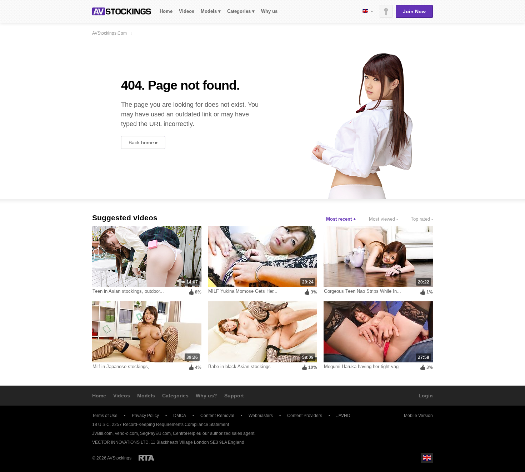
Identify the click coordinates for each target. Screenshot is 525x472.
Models (146, 395)
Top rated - (422, 219)
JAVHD (343, 415)
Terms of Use (105, 415)
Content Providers (304, 415)
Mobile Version (418, 415)
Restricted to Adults (146, 458)
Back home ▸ (143, 142)
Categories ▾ (241, 11)
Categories (175, 395)
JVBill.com (102, 433)
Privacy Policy (145, 415)
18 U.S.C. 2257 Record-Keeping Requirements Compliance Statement (160, 424)
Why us (269, 11)
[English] (367, 11)
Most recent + (341, 219)
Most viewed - (383, 219)
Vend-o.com (126, 433)
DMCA (179, 415)
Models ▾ (211, 11)
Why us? (206, 395)
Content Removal (217, 415)
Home (166, 11)
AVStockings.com (121, 11)
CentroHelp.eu (187, 433)
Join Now (414, 11)
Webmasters (261, 415)
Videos (186, 11)
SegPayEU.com (155, 433)
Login (426, 395)
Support (234, 395)
